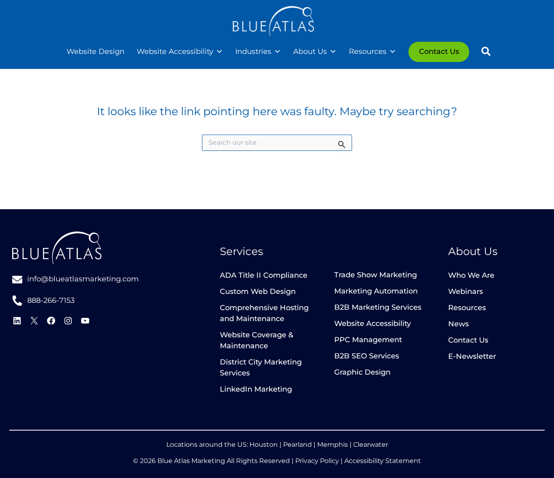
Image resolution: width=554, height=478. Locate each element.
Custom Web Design (258, 291)
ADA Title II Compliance (263, 275)
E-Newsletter (472, 356)
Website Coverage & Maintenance (256, 340)
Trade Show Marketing (375, 274)
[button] (486, 53)
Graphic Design (362, 372)
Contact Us (468, 340)
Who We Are (471, 275)
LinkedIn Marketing (256, 389)
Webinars (465, 291)
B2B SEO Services (366, 356)
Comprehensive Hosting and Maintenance (264, 313)
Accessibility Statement (382, 461)
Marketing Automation (376, 291)
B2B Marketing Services (377, 307)
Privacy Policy (317, 461)
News (458, 323)
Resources (467, 307)
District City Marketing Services (261, 367)
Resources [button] (368, 51)
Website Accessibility (175, 51)
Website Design (96, 51)
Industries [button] (253, 51)
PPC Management (368, 339)
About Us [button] (310, 51)
